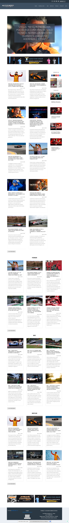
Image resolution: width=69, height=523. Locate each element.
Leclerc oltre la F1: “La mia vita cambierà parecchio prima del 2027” (37, 158)
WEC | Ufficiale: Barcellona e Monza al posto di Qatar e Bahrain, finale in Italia (54, 352)
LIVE (66, 6)
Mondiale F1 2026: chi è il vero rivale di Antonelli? (56, 102)
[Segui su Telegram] (60, 75)
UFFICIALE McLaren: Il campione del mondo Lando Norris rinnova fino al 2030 (37, 194)
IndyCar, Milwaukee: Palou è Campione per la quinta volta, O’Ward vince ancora (16, 85)
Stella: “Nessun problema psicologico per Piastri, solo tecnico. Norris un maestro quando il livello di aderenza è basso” (34, 33)
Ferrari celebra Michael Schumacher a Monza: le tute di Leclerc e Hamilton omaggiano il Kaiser (53, 275)
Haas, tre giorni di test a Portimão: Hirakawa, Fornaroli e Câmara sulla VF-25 (38, 231)
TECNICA (56, 6)
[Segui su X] (54, 75)
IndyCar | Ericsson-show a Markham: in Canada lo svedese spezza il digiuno (34, 463)
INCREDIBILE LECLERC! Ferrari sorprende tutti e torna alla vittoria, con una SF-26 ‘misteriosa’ (55, 149)
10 (38, 51)
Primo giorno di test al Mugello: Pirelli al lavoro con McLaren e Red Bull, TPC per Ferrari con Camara (34, 310)
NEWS (36, 6)
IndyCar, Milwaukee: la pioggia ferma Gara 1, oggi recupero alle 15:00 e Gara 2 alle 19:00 (15, 158)
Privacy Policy (27, 515)
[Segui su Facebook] (52, 75)
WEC (48, 6)
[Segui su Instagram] (58, 75)
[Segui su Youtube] (56, 75)
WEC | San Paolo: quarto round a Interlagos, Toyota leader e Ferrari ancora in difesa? (53, 387)
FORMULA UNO (41, 6)
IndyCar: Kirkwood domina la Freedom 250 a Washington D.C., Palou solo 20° (15, 464)
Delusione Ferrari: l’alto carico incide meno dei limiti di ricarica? (16, 230)
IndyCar (52, 6)
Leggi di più (34, 44)
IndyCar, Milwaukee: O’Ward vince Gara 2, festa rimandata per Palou (38, 85)
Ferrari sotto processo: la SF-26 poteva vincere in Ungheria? (55, 117)
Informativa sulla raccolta (23, 521)
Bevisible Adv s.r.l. (14, 510)
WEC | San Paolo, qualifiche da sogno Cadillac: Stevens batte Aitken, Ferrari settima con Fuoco (33, 388)
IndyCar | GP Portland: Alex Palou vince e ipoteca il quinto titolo (53, 463)
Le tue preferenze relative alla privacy (39, 521)
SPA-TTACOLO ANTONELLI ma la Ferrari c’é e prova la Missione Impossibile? (55, 132)
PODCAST (62, 6)
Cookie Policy (27, 516)
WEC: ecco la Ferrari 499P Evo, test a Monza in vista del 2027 (34, 351)
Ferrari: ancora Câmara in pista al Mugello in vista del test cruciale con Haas (53, 309)
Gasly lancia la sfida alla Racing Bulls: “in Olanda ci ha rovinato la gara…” (16, 194)
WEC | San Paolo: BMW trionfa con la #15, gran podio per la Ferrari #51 (15, 387)
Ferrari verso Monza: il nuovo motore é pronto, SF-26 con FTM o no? (15, 309)
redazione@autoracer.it (27, 512)
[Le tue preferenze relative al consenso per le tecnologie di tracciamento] (67, 521)
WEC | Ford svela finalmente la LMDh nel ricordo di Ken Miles (14, 351)
